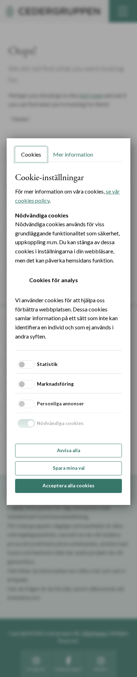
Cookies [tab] (31, 154)
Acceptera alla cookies (68, 485)
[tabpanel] (68, 257)
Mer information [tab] (73, 154)
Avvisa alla (68, 450)
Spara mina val (69, 468)
